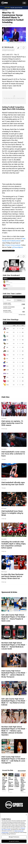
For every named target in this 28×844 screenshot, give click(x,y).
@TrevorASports (17, 247)
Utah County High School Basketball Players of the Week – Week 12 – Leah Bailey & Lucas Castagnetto (14, 760)
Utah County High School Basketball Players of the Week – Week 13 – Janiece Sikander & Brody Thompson (14, 674)
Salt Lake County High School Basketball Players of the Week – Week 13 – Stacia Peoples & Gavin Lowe (14, 618)
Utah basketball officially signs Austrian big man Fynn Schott (13, 483)
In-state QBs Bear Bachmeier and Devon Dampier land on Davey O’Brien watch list (12, 576)
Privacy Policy (7, 829)
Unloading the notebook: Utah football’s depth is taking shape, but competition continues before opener (13, 545)
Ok (26, 814)
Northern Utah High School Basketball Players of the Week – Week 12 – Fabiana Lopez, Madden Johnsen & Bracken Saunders (14, 731)
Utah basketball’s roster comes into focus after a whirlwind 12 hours (13, 454)
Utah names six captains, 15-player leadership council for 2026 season (12, 423)
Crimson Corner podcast (12, 245)
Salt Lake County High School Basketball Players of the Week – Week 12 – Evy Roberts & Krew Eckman (14, 702)
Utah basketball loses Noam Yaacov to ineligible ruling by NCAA (12, 513)
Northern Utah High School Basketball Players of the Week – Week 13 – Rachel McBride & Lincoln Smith (14, 646)
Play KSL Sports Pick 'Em (16, 7)
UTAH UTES (4, 10)
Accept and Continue (14, 841)
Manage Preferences (14, 836)
